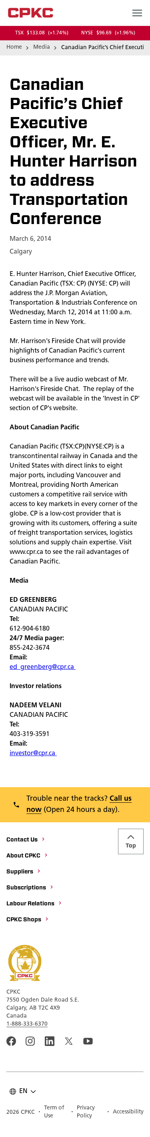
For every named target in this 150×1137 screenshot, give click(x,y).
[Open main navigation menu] (137, 12)
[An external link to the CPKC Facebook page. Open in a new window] (11, 1041)
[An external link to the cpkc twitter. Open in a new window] (69, 1041)
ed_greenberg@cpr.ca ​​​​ (43, 667)
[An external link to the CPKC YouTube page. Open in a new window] (88, 1041)
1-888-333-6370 (27, 1024)
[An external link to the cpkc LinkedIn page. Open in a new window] (49, 1041)
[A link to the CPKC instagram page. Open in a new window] (30, 1041)
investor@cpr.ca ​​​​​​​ (33, 753)
